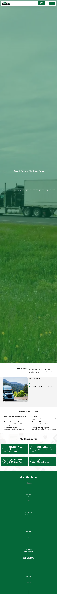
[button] (35, 3)
